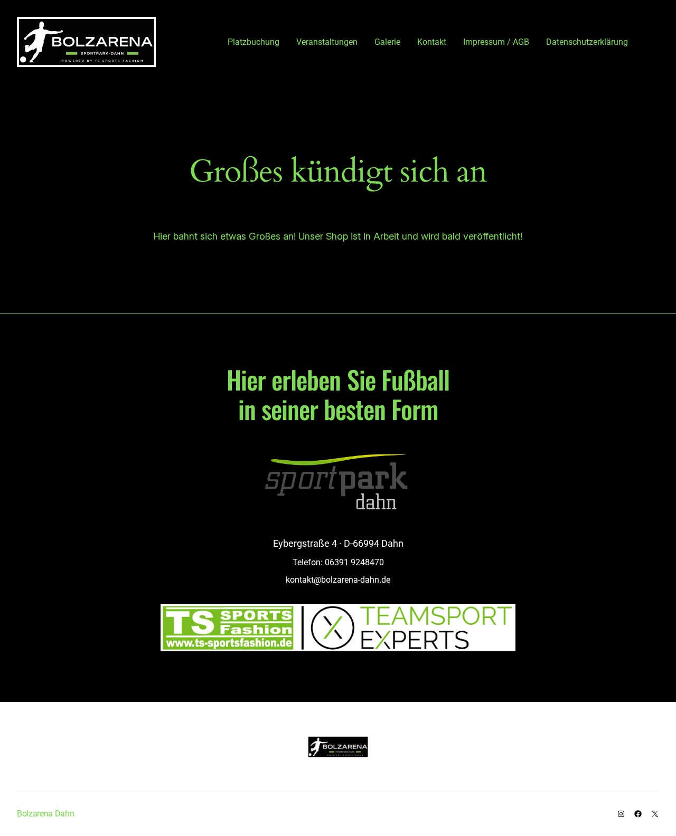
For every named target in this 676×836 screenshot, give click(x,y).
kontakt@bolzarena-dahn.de (338, 580)
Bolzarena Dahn (45, 814)
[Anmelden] (654, 41)
